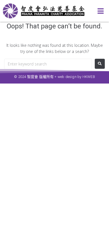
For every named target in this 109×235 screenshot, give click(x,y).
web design (67, 77)
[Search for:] (48, 64)
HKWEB (88, 77)
